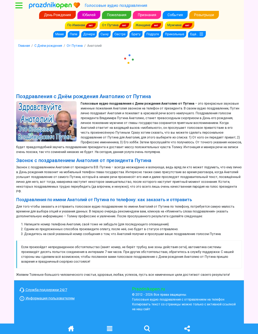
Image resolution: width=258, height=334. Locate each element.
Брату (135, 34)
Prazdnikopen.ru (148, 288)
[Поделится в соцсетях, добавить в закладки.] (187, 328)
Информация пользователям (50, 298)
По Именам (76, 25)
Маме (59, 34)
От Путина (110, 25)
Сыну (105, 34)
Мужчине (174, 25)
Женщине (143, 25)
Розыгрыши (204, 15)
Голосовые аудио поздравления (116, 5)
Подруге (152, 34)
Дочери (89, 34)
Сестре (120, 34)
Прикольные (174, 34)
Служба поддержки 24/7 (46, 290)
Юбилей (89, 15)
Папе (73, 34)
